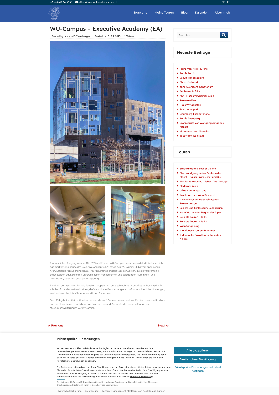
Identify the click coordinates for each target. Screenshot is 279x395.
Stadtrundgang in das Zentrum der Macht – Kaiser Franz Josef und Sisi (200, 175)
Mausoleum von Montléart (195, 131)
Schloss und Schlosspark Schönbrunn (201, 207)
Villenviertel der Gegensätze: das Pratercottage (199, 201)
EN (229, 2)
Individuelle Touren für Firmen (198, 230)
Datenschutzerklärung (141, 376)
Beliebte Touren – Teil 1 (193, 216)
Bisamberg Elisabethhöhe (195, 113)
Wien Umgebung (189, 225)
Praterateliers (188, 100)
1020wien (129, 36)
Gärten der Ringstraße (193, 190)
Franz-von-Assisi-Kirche (194, 68)
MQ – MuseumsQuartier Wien (197, 95)
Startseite (140, 12)
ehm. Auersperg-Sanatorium (196, 86)
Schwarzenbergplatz (192, 77)
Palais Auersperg (190, 118)
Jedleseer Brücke (190, 91)
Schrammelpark (189, 109)
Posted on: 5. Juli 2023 (107, 36)
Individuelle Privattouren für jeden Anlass (200, 236)
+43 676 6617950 (62, 2)
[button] (198, 350)
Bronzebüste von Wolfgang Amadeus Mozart (202, 124)
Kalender (201, 12)
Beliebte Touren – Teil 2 (193, 221)
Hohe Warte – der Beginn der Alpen (201, 212)
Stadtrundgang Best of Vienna (198, 168)
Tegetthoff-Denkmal (192, 135)
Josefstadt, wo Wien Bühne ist (197, 195)
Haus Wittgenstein (191, 104)
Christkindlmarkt (190, 82)
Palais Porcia (187, 73)
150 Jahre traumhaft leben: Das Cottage (203, 181)
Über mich (222, 12)
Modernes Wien (189, 186)
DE (223, 2)
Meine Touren (164, 12)
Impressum (91, 391)
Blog (184, 12)
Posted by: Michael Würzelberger (71, 36)
